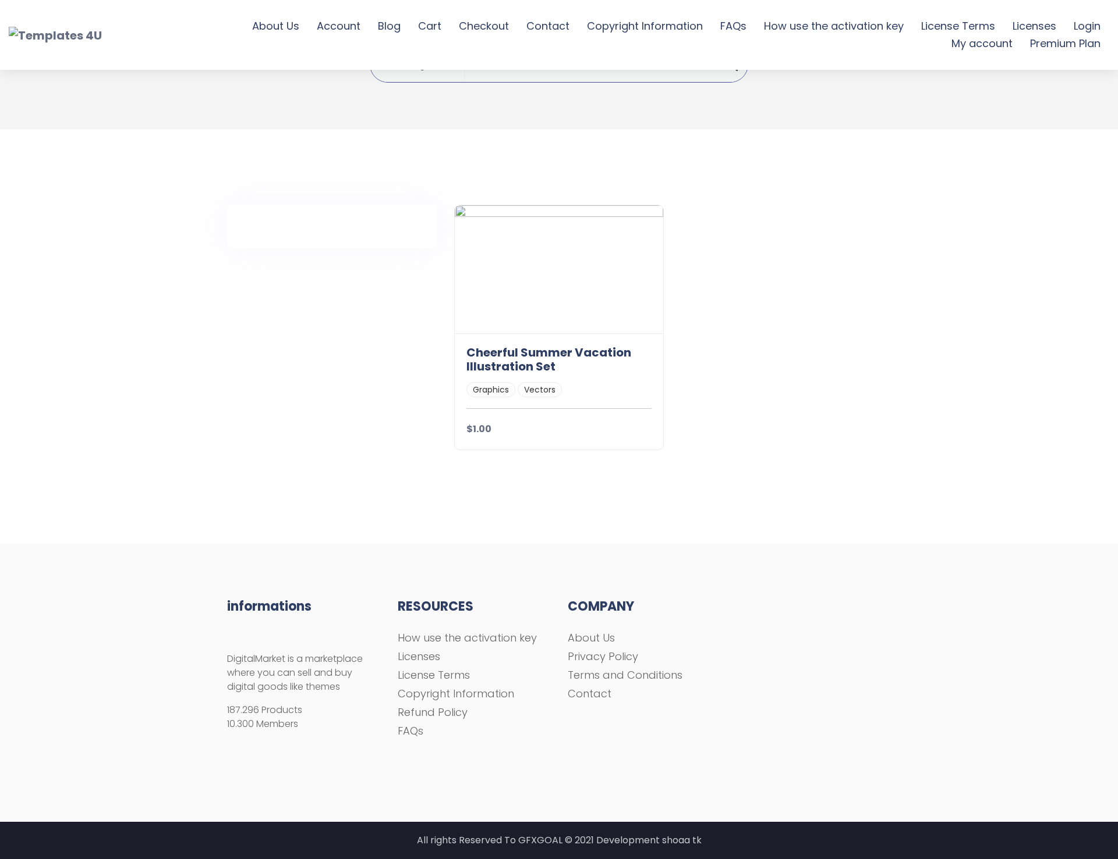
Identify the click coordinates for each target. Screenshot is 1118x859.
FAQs (733, 26)
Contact (547, 26)
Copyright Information (645, 26)
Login (1087, 26)
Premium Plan (1065, 43)
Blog (389, 26)
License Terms (958, 26)
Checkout (484, 26)
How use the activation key (834, 26)
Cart (429, 26)
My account (982, 43)
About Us (275, 26)
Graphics (491, 389)
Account (338, 26)
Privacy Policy (603, 656)
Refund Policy (433, 712)
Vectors (540, 389)
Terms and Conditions (625, 675)
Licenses (1034, 26)
